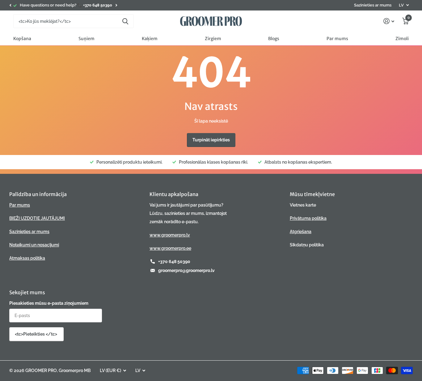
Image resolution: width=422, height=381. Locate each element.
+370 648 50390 (174, 261)
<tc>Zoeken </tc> (125, 21)
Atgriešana (300, 231)
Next (116, 5)
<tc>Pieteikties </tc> (36, 334)
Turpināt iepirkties (211, 139)
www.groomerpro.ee (170, 248)
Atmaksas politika (27, 258)
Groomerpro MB (75, 370)
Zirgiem (213, 38)
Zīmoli (402, 38)
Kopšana (22, 38)
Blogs (273, 38)
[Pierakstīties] (389, 21)
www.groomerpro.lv (170, 234)
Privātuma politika (308, 218)
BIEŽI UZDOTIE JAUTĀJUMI (37, 218)
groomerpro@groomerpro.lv (186, 270)
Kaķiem (150, 38)
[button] (10, 5)
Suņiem (86, 38)
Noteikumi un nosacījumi (34, 244)
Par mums (337, 38)
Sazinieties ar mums (372, 5)
